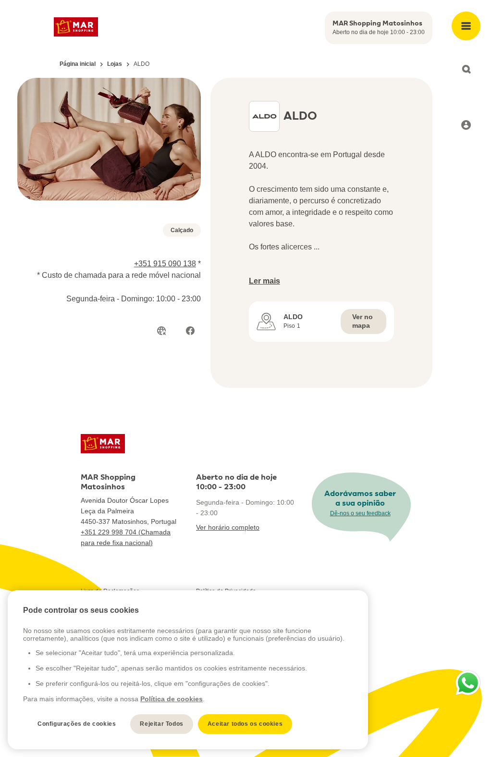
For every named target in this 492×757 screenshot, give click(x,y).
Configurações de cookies (76, 723)
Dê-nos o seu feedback (360, 513)
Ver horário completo (227, 527)
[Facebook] (190, 330)
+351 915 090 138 (165, 264)
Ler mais (264, 281)
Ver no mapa (362, 321)
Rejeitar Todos (161, 723)
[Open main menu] (466, 26)
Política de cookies (171, 699)
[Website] (161, 330)
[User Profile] (466, 125)
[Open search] (466, 69)
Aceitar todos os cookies (245, 723)
